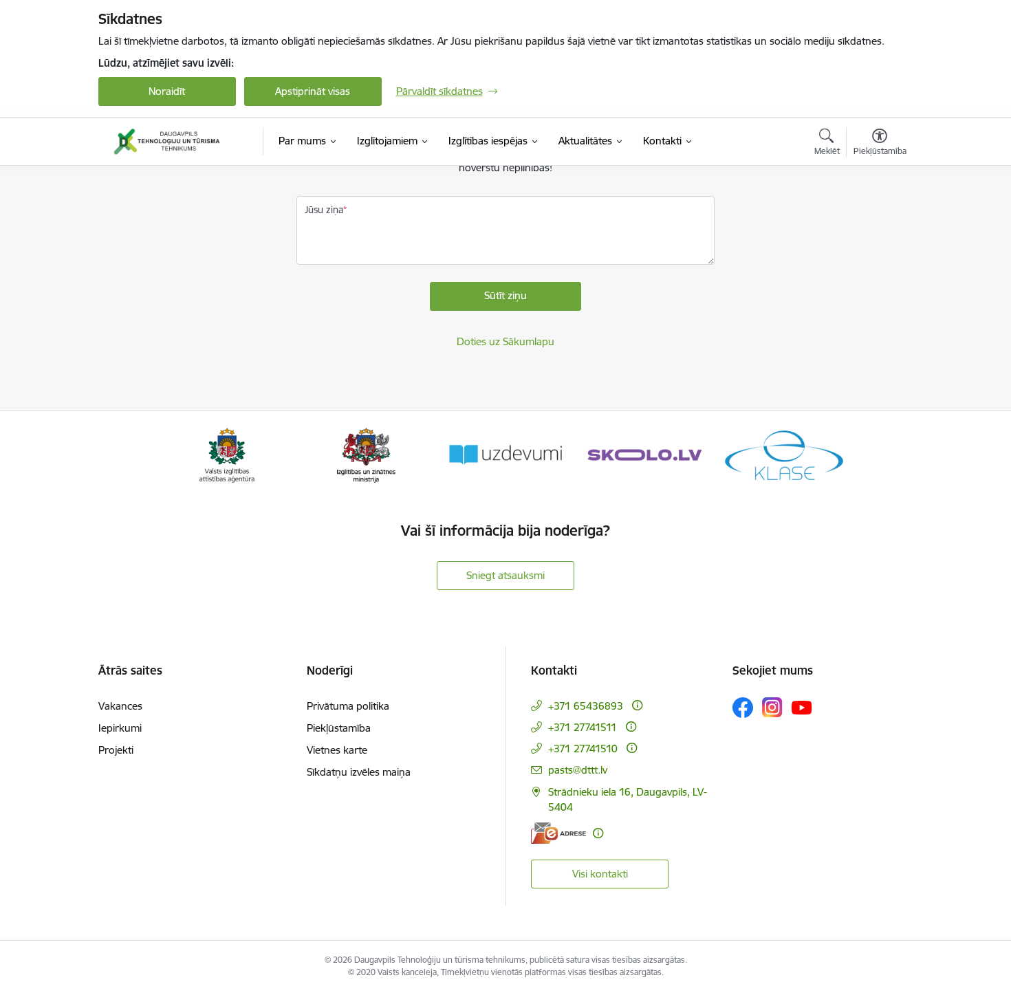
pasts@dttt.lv (577, 769)
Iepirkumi (120, 727)
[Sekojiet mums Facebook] (742, 707)
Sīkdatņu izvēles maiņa (359, 771)
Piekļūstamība (339, 727)
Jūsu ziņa (324, 210)
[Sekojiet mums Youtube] (802, 707)
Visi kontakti (600, 873)
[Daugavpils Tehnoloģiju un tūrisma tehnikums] (167, 141)
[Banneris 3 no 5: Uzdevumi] (505, 454)
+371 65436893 (585, 705)
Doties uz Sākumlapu (505, 341)
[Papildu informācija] (637, 705)
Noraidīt (167, 91)
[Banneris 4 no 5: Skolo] (644, 454)
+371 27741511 (582, 727)
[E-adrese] (558, 833)
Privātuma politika (348, 705)
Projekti (115, 749)
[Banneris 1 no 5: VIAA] (227, 454)
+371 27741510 (583, 748)
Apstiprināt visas (312, 91)
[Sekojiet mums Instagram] (772, 707)
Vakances (120, 705)
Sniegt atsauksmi (505, 575)
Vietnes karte (337, 749)
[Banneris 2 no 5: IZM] (366, 454)
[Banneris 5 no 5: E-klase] (784, 454)
